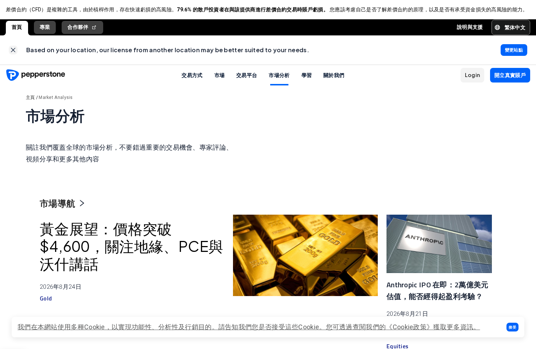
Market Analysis (56, 97)
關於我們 (333, 75)
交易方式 (192, 75)
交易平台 (246, 75)
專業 (45, 27)
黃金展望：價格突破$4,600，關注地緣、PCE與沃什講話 (132, 246)
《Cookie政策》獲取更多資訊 (429, 327)
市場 (219, 75)
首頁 (17, 27)
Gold (46, 298)
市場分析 (279, 75)
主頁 (30, 97)
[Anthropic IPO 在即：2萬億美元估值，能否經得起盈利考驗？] (439, 244)
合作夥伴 (77, 27)
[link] (13, 50)
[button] (512, 327)
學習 (307, 75)
